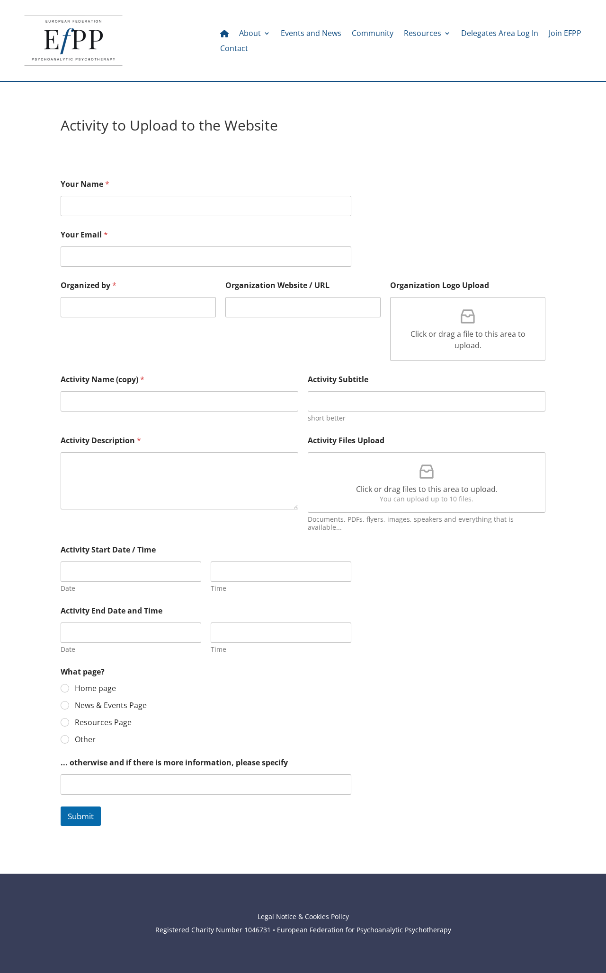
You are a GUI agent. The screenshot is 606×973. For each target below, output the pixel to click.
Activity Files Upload (346, 440)
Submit (81, 816)
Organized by (88, 285)
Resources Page (103, 723)
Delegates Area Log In (499, 34)
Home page (95, 688)
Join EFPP (565, 34)
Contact (234, 49)
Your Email (84, 234)
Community (372, 34)
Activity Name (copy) (102, 379)
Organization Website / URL (277, 285)
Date (68, 588)
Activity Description (101, 440)
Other (85, 740)
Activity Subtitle (338, 379)
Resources (422, 34)
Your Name (85, 184)
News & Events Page (111, 705)
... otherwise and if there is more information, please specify (174, 762)
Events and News (311, 34)
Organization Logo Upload (439, 285)
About (250, 34)
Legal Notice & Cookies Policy (303, 916)
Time (218, 588)
